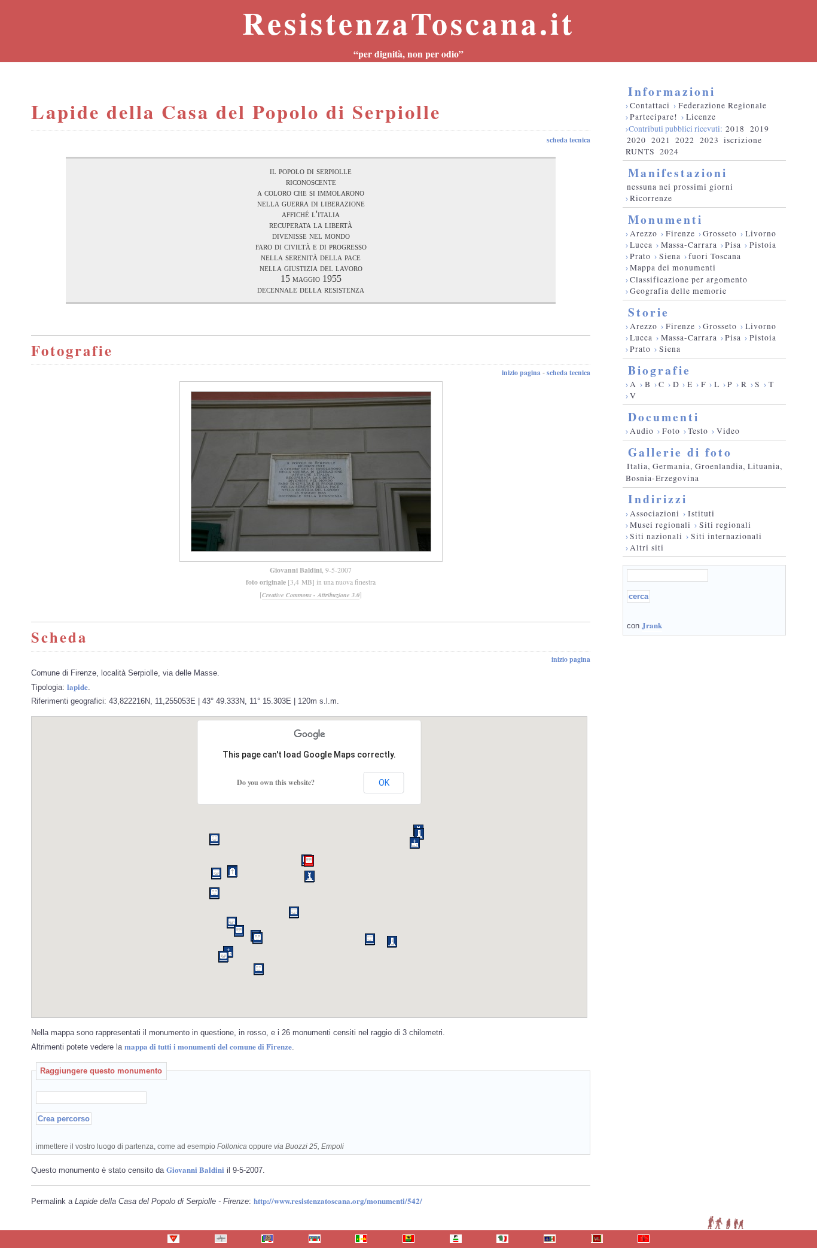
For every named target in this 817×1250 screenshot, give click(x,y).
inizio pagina (521, 372)
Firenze (680, 233)
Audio (642, 430)
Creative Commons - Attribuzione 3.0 (310, 595)
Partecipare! (654, 116)
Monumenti (665, 219)
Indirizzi (657, 498)
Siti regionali (725, 524)
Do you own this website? (276, 782)
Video (728, 430)
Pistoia (762, 244)
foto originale (266, 582)
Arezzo (643, 233)
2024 (669, 151)
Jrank (652, 625)
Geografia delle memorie (678, 290)
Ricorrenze (651, 198)
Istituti (701, 513)
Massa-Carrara (689, 244)
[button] (309, 861)
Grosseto (720, 233)
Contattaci (650, 105)
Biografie (659, 370)
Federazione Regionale (722, 105)
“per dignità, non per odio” (408, 53)
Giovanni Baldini (296, 570)
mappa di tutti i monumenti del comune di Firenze (208, 1046)
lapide (77, 686)
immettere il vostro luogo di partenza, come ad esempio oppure (190, 1146)
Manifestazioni (677, 172)
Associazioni (654, 513)
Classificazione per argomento (689, 279)
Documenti (663, 416)
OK (384, 782)
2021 (660, 140)
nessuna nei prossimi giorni (680, 186)
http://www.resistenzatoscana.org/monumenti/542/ (338, 1200)
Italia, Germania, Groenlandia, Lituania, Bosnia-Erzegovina (704, 472)
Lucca (641, 244)
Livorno (760, 233)
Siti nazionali (656, 536)
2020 (636, 140)
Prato (640, 256)
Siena (670, 256)
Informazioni (671, 91)
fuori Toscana (714, 256)
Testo (698, 430)
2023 (709, 140)
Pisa (733, 244)
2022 (684, 140)
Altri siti (647, 547)
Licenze (701, 116)
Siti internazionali (726, 536)
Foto (671, 430)
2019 (759, 128)
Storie (648, 312)
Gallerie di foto (680, 452)
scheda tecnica (568, 140)
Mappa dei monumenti (673, 267)
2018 (735, 128)
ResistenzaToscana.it (408, 22)
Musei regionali (660, 524)
